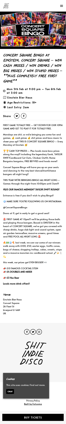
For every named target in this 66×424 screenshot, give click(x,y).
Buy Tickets (33, 417)
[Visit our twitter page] (16, 115)
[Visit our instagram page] (39, 331)
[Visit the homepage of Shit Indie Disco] (6, 6)
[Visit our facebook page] (23, 115)
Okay (10, 391)
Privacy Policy (33, 400)
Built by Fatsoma (33, 403)
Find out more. (37, 384)
